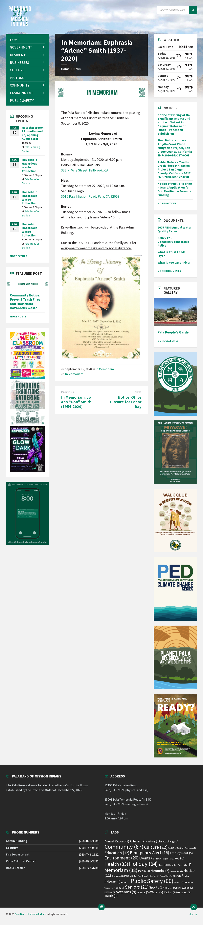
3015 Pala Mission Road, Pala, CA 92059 (90, 196)
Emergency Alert (149, 852)
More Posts (18, 316)
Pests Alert (166, 876)
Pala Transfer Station (148, 876)
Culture (156, 847)
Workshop (183, 892)
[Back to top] (193, 907)
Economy (190, 848)
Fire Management (165, 858)
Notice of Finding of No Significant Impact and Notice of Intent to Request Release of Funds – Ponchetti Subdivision (174, 124)
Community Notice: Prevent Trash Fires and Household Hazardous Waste (25, 301)
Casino (151, 841)
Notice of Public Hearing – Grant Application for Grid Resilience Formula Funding (175, 189)
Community (124, 846)
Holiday (143, 863)
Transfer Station (183, 887)
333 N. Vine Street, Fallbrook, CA (84, 170)
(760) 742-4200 (89, 868)
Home (65, 69)
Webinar (170, 892)
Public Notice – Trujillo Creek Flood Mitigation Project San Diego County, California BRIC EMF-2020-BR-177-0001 (174, 169)
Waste (143, 892)
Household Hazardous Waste (172, 865)
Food (179, 858)
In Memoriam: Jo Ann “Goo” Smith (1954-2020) (76, 402)
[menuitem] (27, 39)
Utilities (110, 892)
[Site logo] (20, 25)
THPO (168, 888)
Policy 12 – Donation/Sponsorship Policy (173, 241)
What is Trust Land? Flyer (171, 254)
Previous (67, 392)
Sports (156, 887)
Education (116, 852)
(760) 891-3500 (89, 841)
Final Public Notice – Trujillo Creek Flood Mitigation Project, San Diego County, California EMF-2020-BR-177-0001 (175, 147)
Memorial (159, 870)
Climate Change (168, 841)
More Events (18, 256)
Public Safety (152, 881)
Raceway (179, 882)
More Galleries (168, 341)
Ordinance (118, 876)
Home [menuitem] (193, 914)
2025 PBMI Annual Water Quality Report (175, 229)
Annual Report (116, 841)
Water (156, 892)
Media (144, 871)
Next (138, 392)
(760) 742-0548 (89, 848)
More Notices (167, 203)
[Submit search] (193, 10)
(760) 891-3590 (89, 861)
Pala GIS (130, 875)
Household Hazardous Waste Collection (29, 165)
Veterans (126, 892)
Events (147, 858)
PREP (177, 876)
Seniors (137, 887)
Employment (181, 853)
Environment (121, 858)
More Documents (169, 271)
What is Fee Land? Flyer (174, 262)
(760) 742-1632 (89, 854)
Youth (111, 896)
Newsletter (176, 871)
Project (125, 882)
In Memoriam (105, 369)
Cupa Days (176, 848)
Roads (119, 887)
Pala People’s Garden (174, 332)
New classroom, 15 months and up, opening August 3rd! (33, 133)
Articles (138, 841)
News (77, 69)
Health (116, 864)
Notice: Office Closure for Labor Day (126, 402)
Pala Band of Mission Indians (30, 914)
